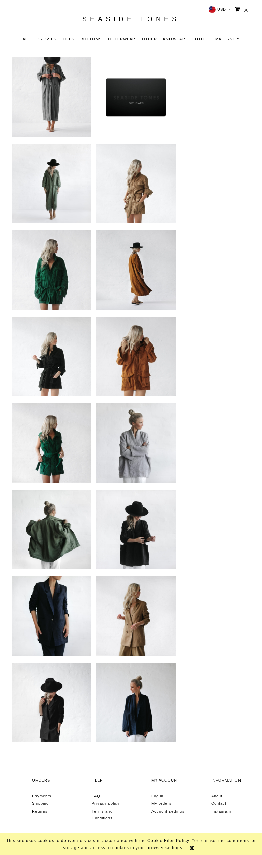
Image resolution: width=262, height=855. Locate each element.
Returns (40, 811)
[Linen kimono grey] (51, 97)
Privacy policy (106, 803)
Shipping (40, 803)
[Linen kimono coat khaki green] (51, 183)
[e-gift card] (136, 97)
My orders (161, 803)
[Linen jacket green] (51, 270)
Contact (219, 803)
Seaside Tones (131, 19)
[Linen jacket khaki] (51, 529)
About (216, 796)
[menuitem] (26, 39)
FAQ (96, 796)
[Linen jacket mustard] (136, 356)
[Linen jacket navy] (51, 616)
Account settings (168, 811)
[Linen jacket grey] (136, 443)
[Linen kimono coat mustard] (136, 270)
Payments (42, 796)
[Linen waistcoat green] (51, 443)
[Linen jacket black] (51, 356)
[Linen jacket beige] (136, 183)
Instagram (221, 811)
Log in (157, 796)
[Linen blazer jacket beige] (136, 616)
